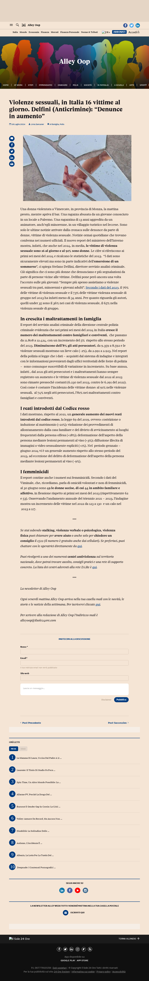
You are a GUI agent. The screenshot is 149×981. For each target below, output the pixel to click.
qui (79, 546)
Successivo (118, 722)
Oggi (23, 748)
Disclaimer (106, 699)
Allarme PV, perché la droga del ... (34, 794)
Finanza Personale (69, 32)
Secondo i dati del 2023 (102, 287)
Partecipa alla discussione (74, 639)
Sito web (24, 673)
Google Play (68, 960)
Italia (15, 32)
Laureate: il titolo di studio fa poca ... (36, 770)
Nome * (24, 647)
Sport (143, 85)
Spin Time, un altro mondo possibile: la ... (39, 782)
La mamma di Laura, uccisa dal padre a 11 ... (39, 758)
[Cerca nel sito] (17, 25)
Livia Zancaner (37, 124)
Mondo (23, 32)
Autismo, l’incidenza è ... (29, 843)
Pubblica (121, 699)
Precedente (31, 722)
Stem (30, 85)
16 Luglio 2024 (18, 124)
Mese (13, 748)
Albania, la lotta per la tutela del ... (35, 855)
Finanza (45, 32)
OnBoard (62, 85)
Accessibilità (119, 971)
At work (18, 85)
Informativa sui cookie (83, 971)
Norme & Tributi (89, 32)
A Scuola (119, 85)
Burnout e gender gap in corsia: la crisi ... (38, 806)
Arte (131, 85)
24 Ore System (62, 971)
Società (88, 85)
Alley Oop (34, 25)
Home (6, 85)
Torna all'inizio (127, 938)
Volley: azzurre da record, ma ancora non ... (39, 818)
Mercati (55, 32)
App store (82, 960)
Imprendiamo (45, 85)
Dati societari (60, 967)
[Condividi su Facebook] (12, 145)
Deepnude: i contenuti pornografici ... (36, 867)
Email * (23, 658)
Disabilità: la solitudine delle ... (33, 831)
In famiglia (103, 85)
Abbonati (119, 31)
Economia (34, 32)
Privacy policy (103, 971)
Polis (75, 85)
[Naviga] (11, 25)
